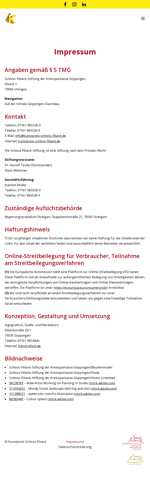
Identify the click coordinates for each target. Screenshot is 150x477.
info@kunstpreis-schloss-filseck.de (40, 136)
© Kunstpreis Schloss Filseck (25, 441)
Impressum (74, 441)
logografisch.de (29, 346)
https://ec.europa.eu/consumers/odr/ (81, 287)
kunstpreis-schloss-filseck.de (39, 141)
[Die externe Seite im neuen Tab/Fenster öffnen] (65, 4)
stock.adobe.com (102, 383)
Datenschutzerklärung (75, 447)
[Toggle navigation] (121, 18)
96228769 (16, 383)
